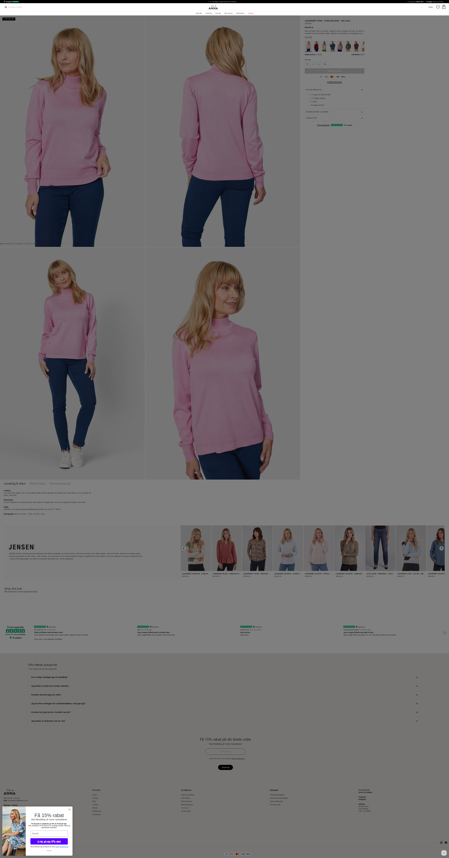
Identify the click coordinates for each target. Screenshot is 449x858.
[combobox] (17, 7)
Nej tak (49, 851)
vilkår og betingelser (62, 847)
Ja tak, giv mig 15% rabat (49, 841)
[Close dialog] (69, 809)
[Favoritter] (438, 7)
